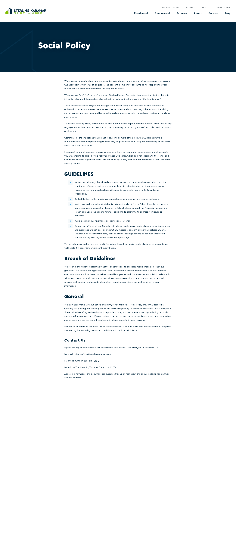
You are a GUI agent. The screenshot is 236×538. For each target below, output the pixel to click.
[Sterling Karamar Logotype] (25, 11)
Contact (191, 7)
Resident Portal (171, 7)
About (198, 13)
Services (182, 13)
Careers (213, 13)
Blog (228, 13)
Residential (141, 13)
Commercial (162, 13)
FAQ (204, 7)
